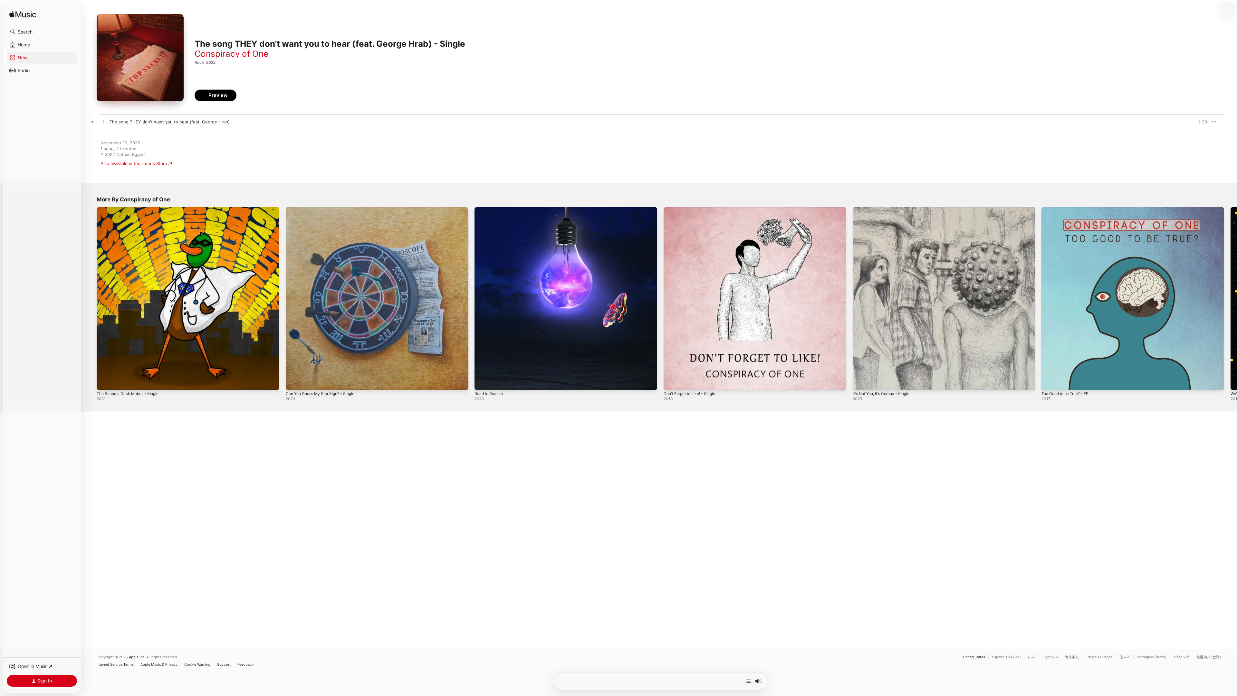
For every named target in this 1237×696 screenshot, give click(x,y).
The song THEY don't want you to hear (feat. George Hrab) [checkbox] (170, 121)
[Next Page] (1230, 298)
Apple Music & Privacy (158, 664)
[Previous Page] (90, 298)
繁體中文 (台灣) (1208, 657)
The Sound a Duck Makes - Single (131, 209)
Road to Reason (490, 209)
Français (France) (1100, 657)
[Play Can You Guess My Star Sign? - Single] (294, 382)
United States (974, 657)
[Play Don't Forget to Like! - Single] (671, 382)
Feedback (245, 664)
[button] (42, 31)
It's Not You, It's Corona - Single (885, 209)
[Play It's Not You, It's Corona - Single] (861, 382)
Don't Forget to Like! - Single (693, 209)
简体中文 (1072, 657)
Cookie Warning (197, 664)
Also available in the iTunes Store (134, 163)
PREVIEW (1200, 122)
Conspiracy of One (231, 54)
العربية (1032, 657)
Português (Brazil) (1151, 657)
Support (224, 664)
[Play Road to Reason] (482, 382)
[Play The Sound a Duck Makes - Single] (105, 382)
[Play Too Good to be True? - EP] (1049, 382)
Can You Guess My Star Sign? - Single (324, 209)
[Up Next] (748, 681)
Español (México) (1006, 657)
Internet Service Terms (115, 664)
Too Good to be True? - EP (1068, 209)
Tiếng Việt (1181, 657)
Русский (1050, 657)
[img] (22, 14)
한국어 (1125, 657)
